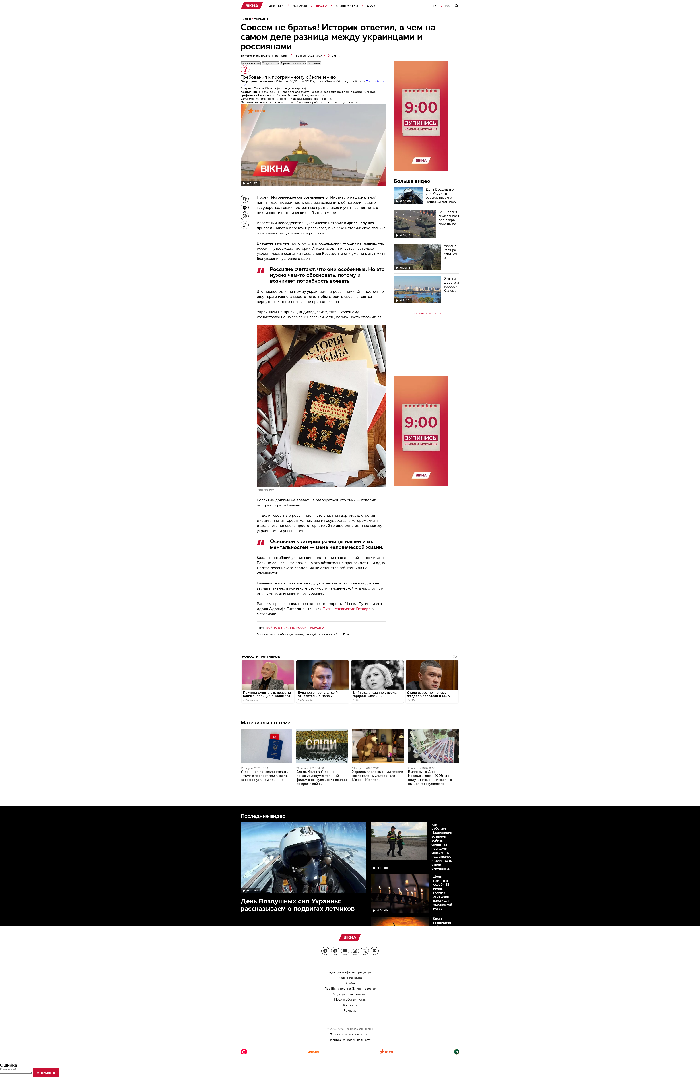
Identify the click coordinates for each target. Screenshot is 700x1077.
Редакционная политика (350, 994)
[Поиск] (457, 6)
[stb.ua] (244, 1052)
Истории (300, 5)
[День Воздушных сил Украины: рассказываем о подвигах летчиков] (408, 195)
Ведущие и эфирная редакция (350, 972)
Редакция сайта (350, 977)
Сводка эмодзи (270, 63)
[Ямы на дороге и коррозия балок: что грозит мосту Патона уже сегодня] (417, 289)
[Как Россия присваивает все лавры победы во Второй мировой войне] (415, 224)
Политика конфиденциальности (350, 1039)
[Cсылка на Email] (375, 951)
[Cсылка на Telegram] (325, 951)
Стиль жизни (347, 5)
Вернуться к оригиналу (293, 63)
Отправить (46, 1072)
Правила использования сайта (350, 1034)
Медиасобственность (350, 999)
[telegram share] (245, 208)
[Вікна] (252, 6)
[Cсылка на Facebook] (335, 951)
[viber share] (245, 216)
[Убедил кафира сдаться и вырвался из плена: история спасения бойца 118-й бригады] (417, 257)
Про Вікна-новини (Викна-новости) (350, 988)
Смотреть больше (426, 313)
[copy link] (245, 225)
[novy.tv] (456, 1052)
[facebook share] (245, 199)
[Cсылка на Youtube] (345, 951)
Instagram (268, 490)
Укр (435, 5)
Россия (302, 627)
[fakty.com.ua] (313, 1052)
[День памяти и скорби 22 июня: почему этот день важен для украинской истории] (400, 893)
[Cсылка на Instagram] (355, 951)
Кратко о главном (250, 63)
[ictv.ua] (386, 1052)
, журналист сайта (264, 55)
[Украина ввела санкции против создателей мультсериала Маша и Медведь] (378, 746)
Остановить (314, 63)
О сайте (350, 983)
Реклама (350, 1010)
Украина (261, 19)
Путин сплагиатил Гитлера (346, 609)
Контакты (350, 1005)
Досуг (372, 5)
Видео (321, 5)
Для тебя (276, 5)
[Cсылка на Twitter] (365, 951)
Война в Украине (280, 627)
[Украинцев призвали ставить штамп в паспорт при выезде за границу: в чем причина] (266, 746)
